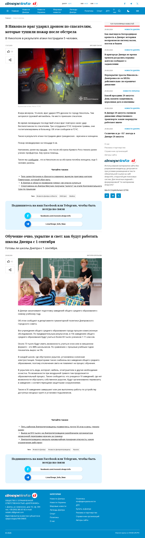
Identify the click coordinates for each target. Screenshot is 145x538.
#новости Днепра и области (47, 196)
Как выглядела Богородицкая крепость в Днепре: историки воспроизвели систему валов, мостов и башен (121, 39)
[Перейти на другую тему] (128, 11)
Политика (89, 11)
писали (43, 149)
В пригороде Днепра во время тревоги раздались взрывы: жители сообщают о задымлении (121, 59)
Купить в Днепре (83, 509)
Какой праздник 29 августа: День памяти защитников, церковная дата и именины (119, 98)
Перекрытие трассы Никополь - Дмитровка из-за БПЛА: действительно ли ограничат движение (122, 80)
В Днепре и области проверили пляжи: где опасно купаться (51, 182)
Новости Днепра (26, 10)
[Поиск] (119, 11)
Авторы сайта (111, 155)
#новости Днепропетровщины (59, 450)
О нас (114, 10)
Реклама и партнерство (115, 147)
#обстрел (63, 196)
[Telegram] (131, 3)
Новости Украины (41, 10)
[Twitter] (137, 3)
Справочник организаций (116, 151)
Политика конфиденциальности (86, 500)
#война (72, 196)
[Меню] (7, 11)
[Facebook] (124, 3)
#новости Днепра (39, 450)
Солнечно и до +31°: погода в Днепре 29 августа (120, 135)
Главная (15, 11)
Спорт (99, 11)
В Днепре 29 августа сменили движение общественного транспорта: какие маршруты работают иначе (121, 117)
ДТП (108, 11)
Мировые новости (57, 10)
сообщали (33, 159)
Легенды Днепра (73, 10)
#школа (76, 450)
